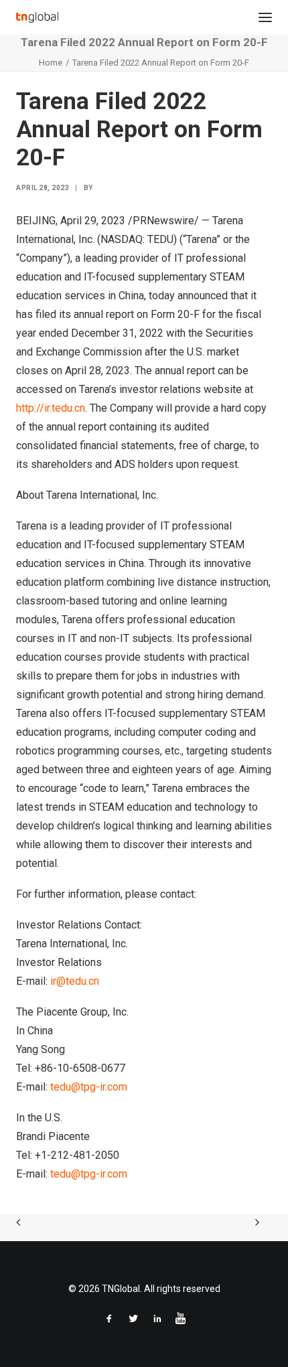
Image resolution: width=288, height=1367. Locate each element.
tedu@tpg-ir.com (88, 1086)
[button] (265, 17)
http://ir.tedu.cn (50, 408)
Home (50, 63)
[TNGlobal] (37, 17)
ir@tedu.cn (74, 981)
